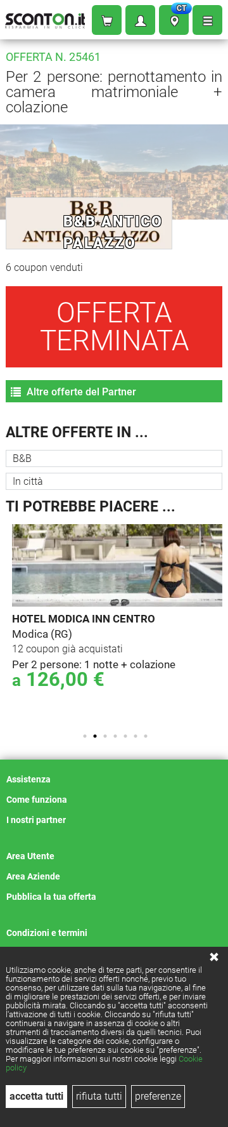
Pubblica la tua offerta (51, 897)
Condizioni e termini (46, 933)
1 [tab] (85, 736)
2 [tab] (95, 736)
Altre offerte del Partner (80, 392)
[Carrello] (107, 20)
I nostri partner (36, 820)
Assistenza (28, 779)
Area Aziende (33, 876)
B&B (22, 458)
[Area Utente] (140, 20)
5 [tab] (125, 736)
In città (28, 481)
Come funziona (36, 799)
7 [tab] (145, 736)
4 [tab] (115, 736)
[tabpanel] (117, 616)
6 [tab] (135, 736)
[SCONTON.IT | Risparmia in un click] (45, 18)
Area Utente (30, 856)
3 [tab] (105, 736)
